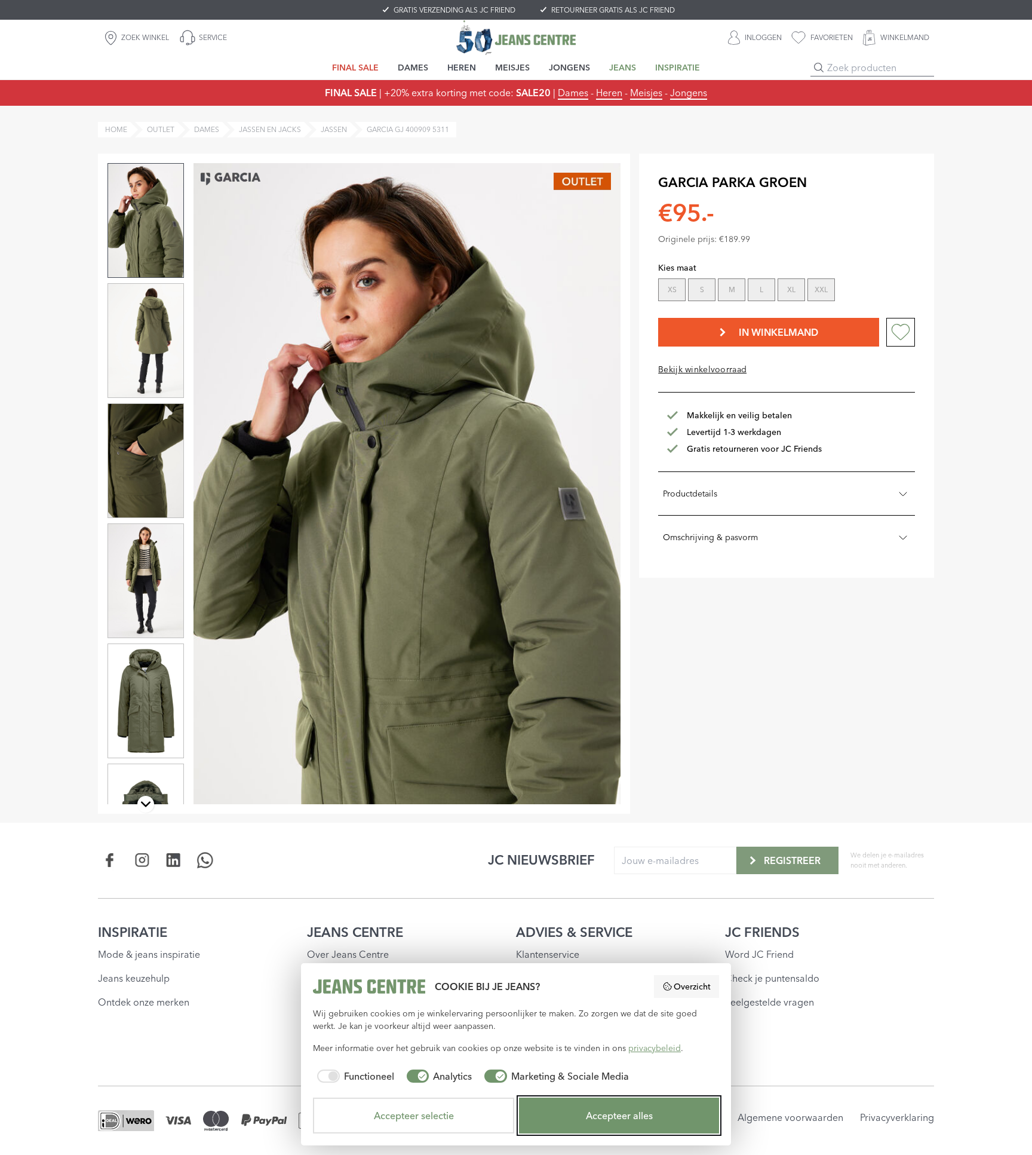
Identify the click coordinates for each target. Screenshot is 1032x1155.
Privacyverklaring (897, 1117)
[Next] (145, 804)
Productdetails (690, 493)
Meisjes (646, 93)
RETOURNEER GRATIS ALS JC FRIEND (613, 9)
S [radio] (702, 289)
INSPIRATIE (132, 932)
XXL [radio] (821, 289)
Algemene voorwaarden (790, 1117)
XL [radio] (791, 289)
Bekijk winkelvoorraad (702, 369)
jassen (334, 129)
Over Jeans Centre (348, 954)
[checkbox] (353, 1076)
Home (116, 129)
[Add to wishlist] (900, 332)
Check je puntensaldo (772, 978)
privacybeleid (654, 1048)
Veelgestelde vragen (769, 1002)
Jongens (688, 93)
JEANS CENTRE (355, 932)
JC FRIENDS (762, 932)
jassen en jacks (270, 129)
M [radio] (732, 289)
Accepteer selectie (414, 1116)
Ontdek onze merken (143, 1002)
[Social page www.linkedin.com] (173, 860)
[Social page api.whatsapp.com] (205, 860)
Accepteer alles (619, 1116)
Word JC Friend (759, 954)
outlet (160, 129)
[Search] (818, 67)
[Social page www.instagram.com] (142, 860)
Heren (609, 93)
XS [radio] (672, 289)
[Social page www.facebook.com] (110, 860)
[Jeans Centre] (516, 37)
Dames (573, 93)
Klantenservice (547, 954)
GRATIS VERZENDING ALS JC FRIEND (454, 9)
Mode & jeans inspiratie (149, 954)
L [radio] (761, 289)
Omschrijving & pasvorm (710, 537)
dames (206, 129)
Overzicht (692, 986)
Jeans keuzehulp (134, 978)
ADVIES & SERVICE (574, 932)
